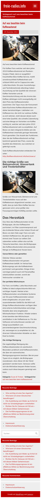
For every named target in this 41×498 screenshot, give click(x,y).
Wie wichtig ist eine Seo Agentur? (19, 393)
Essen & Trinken (17, 377)
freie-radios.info (14, 6)
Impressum (10, 423)
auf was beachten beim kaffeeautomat (17, 379)
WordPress (20, 494)
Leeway (30, 494)
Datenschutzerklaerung (15, 426)
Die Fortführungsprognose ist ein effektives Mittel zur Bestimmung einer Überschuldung (18, 414)
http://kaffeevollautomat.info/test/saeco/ (19, 156)
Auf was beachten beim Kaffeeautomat (14, 25)
